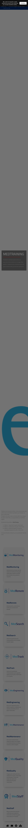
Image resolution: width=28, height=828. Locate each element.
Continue (23, 3)
